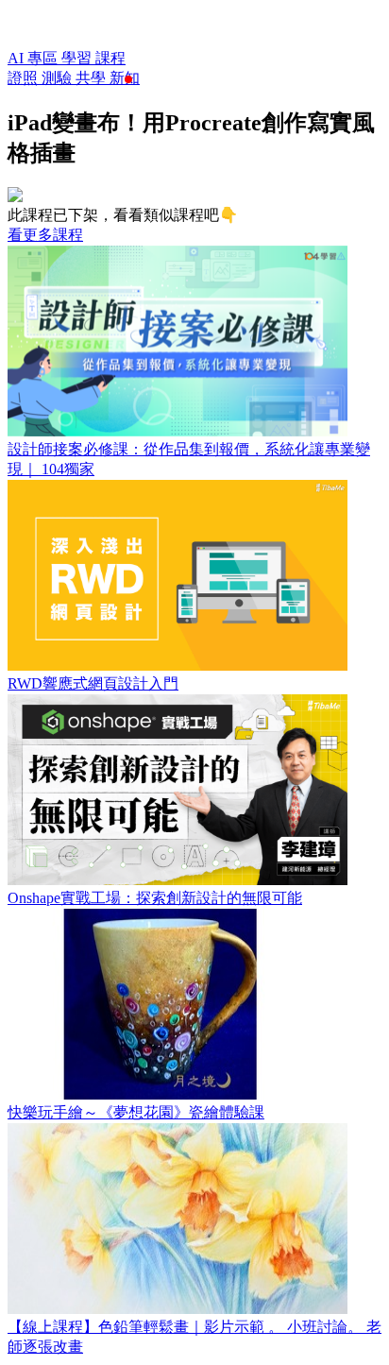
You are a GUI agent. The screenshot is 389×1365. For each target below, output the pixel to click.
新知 (125, 78)
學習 (78, 58)
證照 (25, 78)
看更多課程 (45, 235)
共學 (93, 78)
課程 (110, 58)
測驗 (59, 78)
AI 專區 (34, 58)
